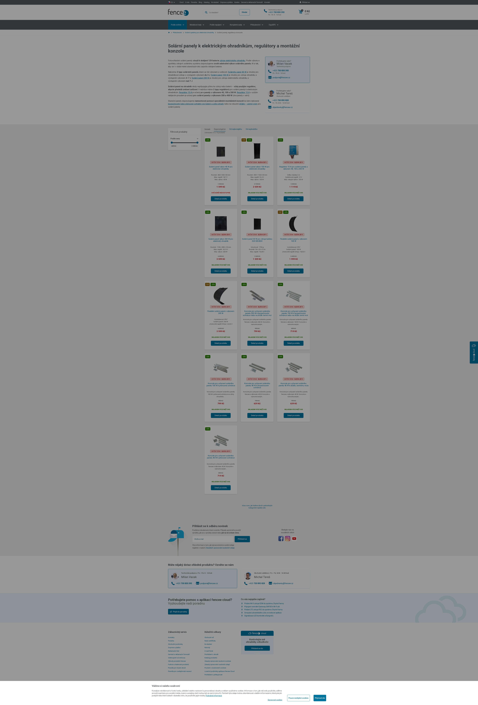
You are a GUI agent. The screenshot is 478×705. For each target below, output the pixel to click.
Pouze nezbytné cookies (298, 698)
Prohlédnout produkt (239, 90)
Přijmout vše (320, 698)
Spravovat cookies (275, 700)
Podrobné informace (214, 696)
